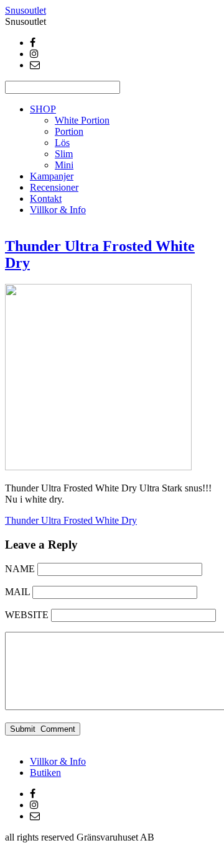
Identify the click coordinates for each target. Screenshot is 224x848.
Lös (62, 142)
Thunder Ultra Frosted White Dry (71, 520)
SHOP (43, 109)
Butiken (45, 772)
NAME (20, 568)
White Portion (82, 120)
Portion (69, 131)
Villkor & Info (58, 209)
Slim (64, 153)
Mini (64, 165)
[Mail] (35, 65)
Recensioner (54, 187)
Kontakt (46, 198)
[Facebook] (32, 42)
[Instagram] (34, 53)
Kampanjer (51, 176)
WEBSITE (27, 614)
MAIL (17, 591)
